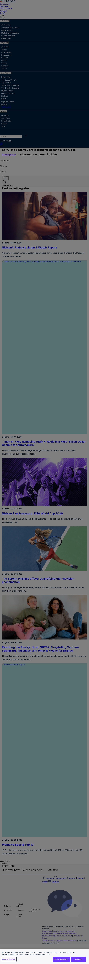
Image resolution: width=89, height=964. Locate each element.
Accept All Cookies (61, 959)
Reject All (78, 959)
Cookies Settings (8, 959)
